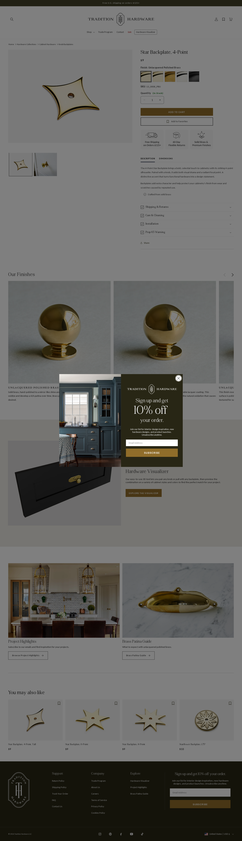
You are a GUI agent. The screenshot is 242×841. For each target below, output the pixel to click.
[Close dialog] (178, 378)
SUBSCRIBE (152, 452)
